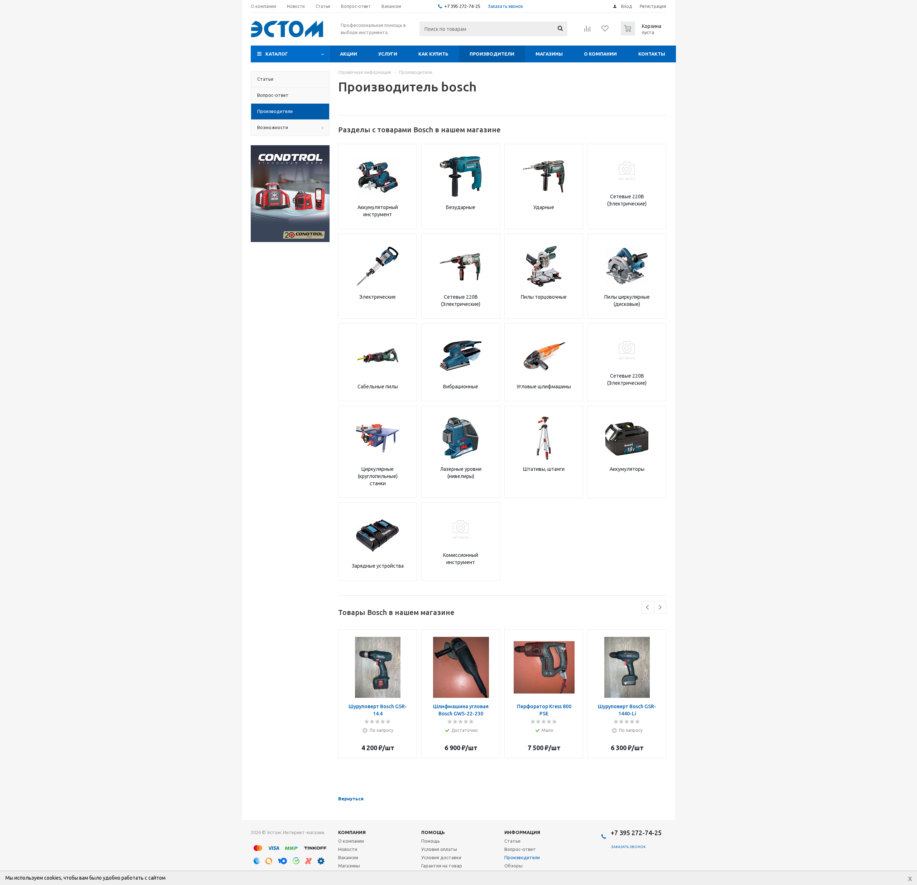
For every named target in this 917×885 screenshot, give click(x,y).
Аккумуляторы (627, 469)
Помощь (433, 832)
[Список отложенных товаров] (605, 31)
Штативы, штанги (544, 469)
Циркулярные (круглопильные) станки (378, 476)
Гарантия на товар (441, 865)
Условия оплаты (439, 849)
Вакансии (348, 857)
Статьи (512, 840)
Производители (492, 53)
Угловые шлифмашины (544, 386)
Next (660, 607)
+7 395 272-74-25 (462, 6)
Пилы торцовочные (544, 297)
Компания (352, 832)
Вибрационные (460, 386)
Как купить (433, 53)
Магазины (549, 53)
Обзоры (513, 865)
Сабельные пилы (377, 386)
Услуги (387, 53)
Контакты (651, 53)
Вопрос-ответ (520, 849)
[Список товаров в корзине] (642, 33)
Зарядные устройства (378, 566)
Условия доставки (441, 857)
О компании (600, 53)
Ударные (543, 207)
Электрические (377, 297)
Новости (347, 849)
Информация (522, 832)
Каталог (276, 53)
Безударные (460, 207)
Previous (648, 607)
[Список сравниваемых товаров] (587, 31)
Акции (348, 53)
